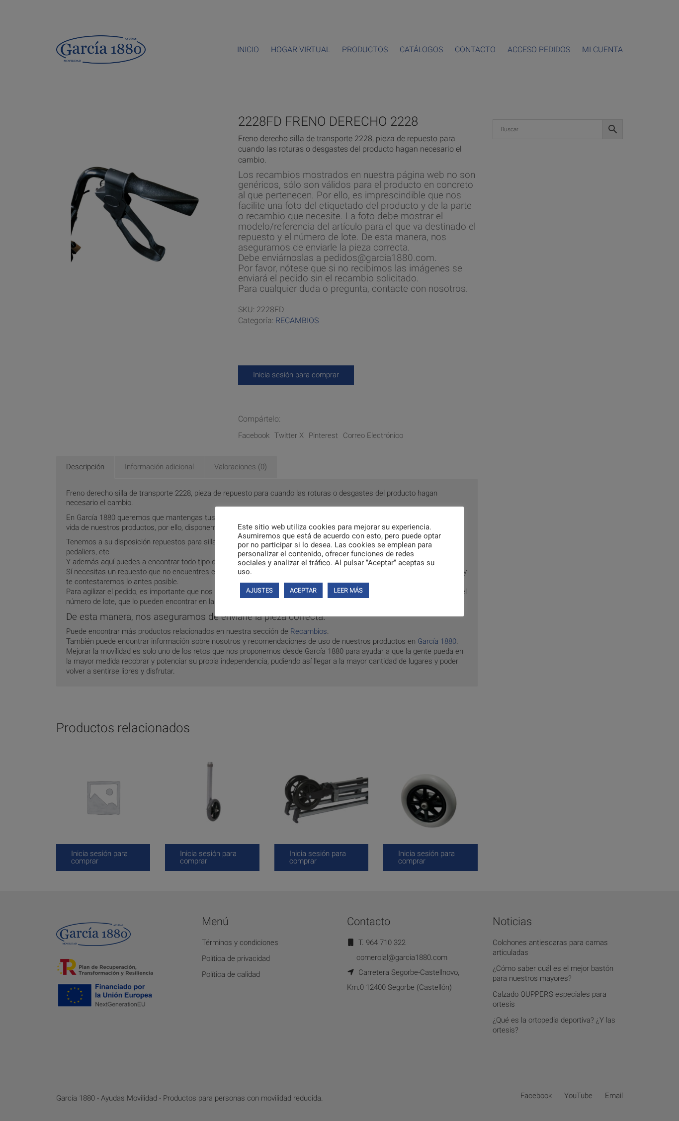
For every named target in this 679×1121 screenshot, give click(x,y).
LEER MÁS (348, 590)
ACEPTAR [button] (303, 590)
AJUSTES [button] (259, 590)
